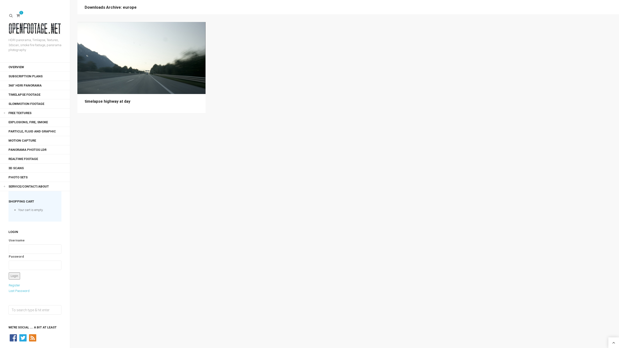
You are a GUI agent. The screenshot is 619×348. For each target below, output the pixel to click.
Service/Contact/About (28, 186)
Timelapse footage (24, 94)
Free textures (19, 113)
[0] (18, 15)
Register (14, 285)
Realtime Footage (23, 159)
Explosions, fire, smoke (28, 122)
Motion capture (22, 140)
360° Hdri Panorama (25, 85)
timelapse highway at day (107, 101)
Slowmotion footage (26, 104)
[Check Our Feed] (32, 337)
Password (16, 256)
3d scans (16, 168)
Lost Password (19, 291)
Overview (16, 67)
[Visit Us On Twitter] (23, 337)
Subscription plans (25, 76)
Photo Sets (18, 177)
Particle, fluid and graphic (32, 131)
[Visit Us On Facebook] (13, 337)
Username (17, 240)
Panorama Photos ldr (27, 150)
